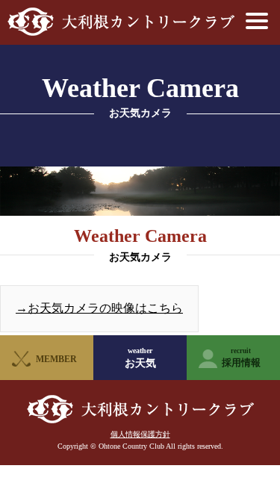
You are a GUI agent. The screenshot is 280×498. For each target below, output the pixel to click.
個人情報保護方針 (140, 434)
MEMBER (56, 359)
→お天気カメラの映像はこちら (99, 308)
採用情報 (241, 358)
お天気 (140, 358)
